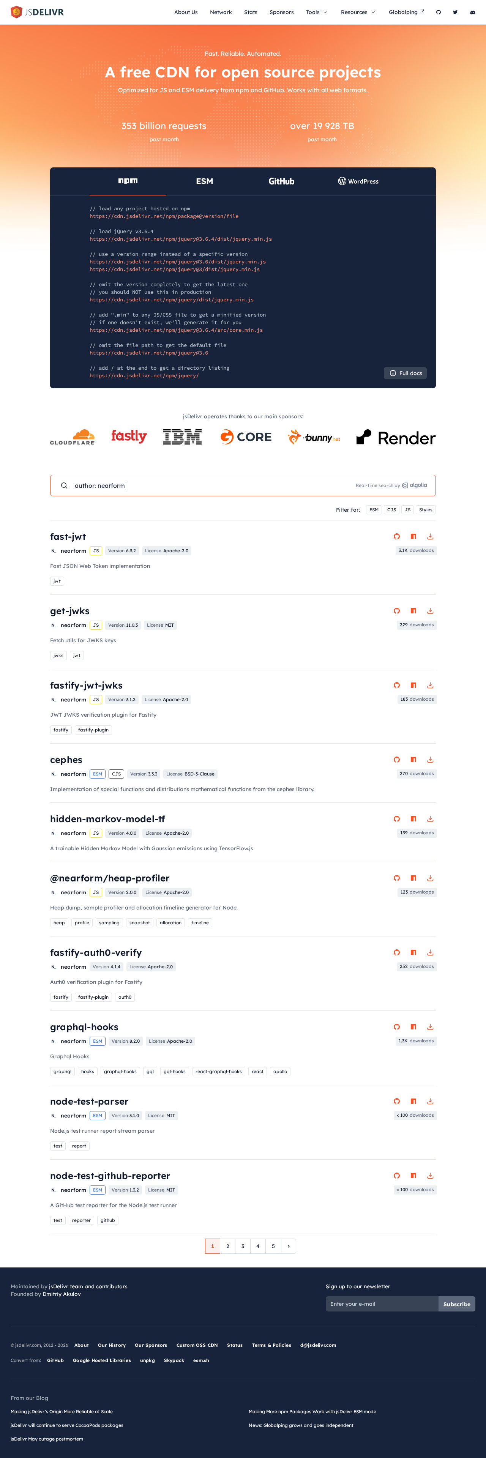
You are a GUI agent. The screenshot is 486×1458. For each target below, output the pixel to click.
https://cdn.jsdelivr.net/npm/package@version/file (164, 216)
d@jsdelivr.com (318, 1345)
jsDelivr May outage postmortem (47, 1439)
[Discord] (472, 12)
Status (235, 1345)
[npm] (413, 536)
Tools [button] (313, 12)
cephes (66, 759)
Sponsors (282, 12)
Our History (112, 1345)
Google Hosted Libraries (102, 1360)
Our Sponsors (151, 1345)
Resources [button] (354, 12)
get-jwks (70, 610)
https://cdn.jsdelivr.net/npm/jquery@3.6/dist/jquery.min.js (178, 261)
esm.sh (201, 1360)
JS (407, 509)
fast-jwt (68, 536)
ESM (374, 509)
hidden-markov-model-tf (107, 818)
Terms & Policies (271, 1345)
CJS (391, 509)
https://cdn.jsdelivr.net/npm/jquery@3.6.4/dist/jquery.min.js (181, 238)
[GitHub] (438, 12)
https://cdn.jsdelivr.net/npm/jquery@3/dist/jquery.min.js (175, 269)
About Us (186, 12)
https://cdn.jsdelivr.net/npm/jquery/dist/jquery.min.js (172, 299)
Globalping (403, 12)
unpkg (147, 1360)
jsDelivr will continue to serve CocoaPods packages (67, 1425)
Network (221, 12)
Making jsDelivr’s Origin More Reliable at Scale (62, 1411)
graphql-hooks (84, 1026)
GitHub (55, 1360)
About (81, 1345)
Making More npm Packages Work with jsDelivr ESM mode (312, 1411)
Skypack (174, 1360)
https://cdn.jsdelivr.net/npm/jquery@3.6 (149, 352)
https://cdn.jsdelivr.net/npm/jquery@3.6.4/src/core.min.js (176, 329)
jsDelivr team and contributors (88, 1286)
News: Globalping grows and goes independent (301, 1425)
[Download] (430, 536)
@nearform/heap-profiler (110, 878)
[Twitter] (455, 12)
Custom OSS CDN (197, 1345)
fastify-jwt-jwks (86, 685)
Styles (425, 509)
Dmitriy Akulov (62, 1294)
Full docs (410, 373)
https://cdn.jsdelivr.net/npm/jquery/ (144, 375)
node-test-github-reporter (110, 1175)
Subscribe (456, 1304)
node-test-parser (89, 1101)
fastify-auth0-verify (96, 952)
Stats (250, 12)
